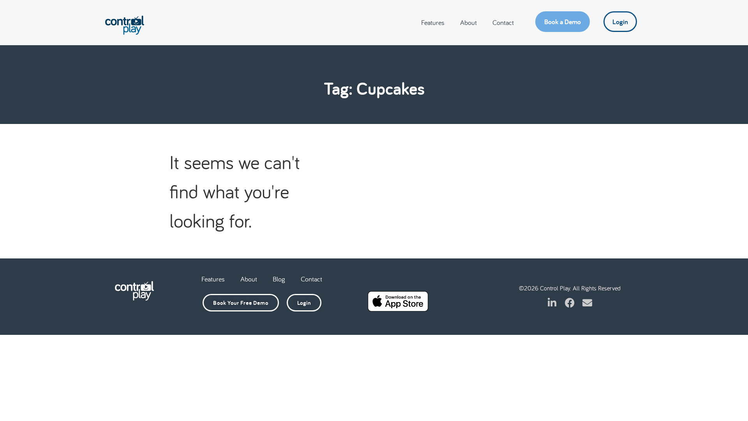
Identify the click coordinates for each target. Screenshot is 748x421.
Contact (503, 22)
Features (433, 22)
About (468, 22)
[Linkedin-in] (552, 302)
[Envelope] (587, 302)
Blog (279, 278)
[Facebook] (570, 302)
